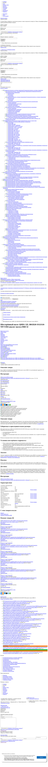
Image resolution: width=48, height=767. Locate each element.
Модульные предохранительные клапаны (17, 251)
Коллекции (5, 10)
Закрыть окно (3, 47)
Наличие (2, 354)
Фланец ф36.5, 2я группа (13, 131)
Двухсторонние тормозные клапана (15, 198)
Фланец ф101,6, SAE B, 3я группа (15, 126)
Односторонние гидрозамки (14, 191)
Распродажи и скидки (7, 677)
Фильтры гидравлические (8, 671)
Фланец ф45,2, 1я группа (13, 133)
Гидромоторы (6, 659)
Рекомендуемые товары (8, 678)
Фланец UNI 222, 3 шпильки (14, 125)
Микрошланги (11, 241)
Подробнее (2, 523)
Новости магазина (6, 297)
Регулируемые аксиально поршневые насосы (17, 164)
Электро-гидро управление (14, 106)
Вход (4, 14)
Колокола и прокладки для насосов (15, 231)
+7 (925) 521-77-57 (4, 49)
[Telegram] (8, 405)
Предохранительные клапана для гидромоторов (18, 195)
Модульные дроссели (12, 254)
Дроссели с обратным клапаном (15, 202)
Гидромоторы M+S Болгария (14, 174)
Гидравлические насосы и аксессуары (11, 658)
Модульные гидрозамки (13, 255)
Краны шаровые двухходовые (14, 217)
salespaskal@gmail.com (5, 79)
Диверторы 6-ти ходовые (13, 213)
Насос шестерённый (4, 382)
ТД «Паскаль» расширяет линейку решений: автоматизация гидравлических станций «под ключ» (21, 282)
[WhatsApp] (10, 405)
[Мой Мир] (5, 405)
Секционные (11, 95)
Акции (4, 9)
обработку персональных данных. (15, 31)
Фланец (2, 396)
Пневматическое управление (14, 110)
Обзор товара (3, 345)
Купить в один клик (14, 729)
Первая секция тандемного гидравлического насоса (19, 156)
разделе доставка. (10, 473)
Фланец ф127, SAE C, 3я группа (15, 127)
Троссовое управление (13, 104)
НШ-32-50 (2, 394)
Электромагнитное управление (14, 103)
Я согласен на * (12, 728)
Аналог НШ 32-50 (4, 514)
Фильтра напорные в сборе (14, 274)
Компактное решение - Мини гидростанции (14, 280)
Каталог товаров (4, 88)
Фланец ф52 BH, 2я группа (14, 137)
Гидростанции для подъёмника (14, 224)
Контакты (5, 7)
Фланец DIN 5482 (12, 124)
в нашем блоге (40, 423)
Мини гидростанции (12, 222)
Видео (1, 356)
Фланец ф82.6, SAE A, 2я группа (15, 140)
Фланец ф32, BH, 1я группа (14, 130)
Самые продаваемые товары (6, 599)
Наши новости (3, 278)
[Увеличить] (20, 358)
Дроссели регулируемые (13, 201)
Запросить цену (11, 741)
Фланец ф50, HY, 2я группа (14, 135)
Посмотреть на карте (5, 703)
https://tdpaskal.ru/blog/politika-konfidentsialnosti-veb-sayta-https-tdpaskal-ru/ (16, 758)
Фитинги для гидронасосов (14, 457)
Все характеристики (4, 380)
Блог (4, 3)
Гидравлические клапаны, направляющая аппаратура (14, 663)
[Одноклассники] (3, 405)
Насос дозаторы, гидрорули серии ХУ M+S (17, 261)
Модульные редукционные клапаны (15, 252)
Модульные (10, 94)
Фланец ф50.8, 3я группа (13, 136)
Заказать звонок (3, 18)
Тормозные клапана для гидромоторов (16, 199)
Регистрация (5, 16)
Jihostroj (16, 503)
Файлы (2, 355)
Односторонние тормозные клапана (15, 197)
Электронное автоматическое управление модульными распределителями (24, 249)
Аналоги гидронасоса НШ (6, 515)
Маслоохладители (7, 661)
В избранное (3, 527)
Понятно (41, 757)
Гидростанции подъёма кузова (14, 223)
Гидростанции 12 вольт (13, 225)
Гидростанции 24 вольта (13, 227)
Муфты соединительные (13, 232)
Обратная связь (3, 705)
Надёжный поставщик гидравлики (7, 302)
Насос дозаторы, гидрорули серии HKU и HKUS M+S (19, 260)
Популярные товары (7, 676)
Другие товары (33, 489)
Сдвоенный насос (12, 157)
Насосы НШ (10, 122)
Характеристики (4, 350)
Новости (5, 11)
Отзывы (2, 352)
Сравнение (10, 526)
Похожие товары (4, 353)
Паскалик (2, 309)
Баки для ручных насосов (13, 170)
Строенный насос (12, 158)
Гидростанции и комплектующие (10, 664)
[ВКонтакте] (1, 405)
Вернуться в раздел (4, 344)
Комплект (2, 347)
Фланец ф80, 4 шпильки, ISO (14, 139)
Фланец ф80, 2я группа (13, 138)
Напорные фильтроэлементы (14, 276)
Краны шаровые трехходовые (14, 218)
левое (1, 389)
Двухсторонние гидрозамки (14, 192)
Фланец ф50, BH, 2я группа (14, 134)
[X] (6, 405)
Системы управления (7, 670)
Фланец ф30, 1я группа (13, 129)
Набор (1, 346)
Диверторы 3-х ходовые (13, 210)
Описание (2, 349)
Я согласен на (12, 31)
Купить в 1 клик (11, 401)
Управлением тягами (12, 112)
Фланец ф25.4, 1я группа (13, 128)
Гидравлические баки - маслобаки (10, 662)
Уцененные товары (7, 679)
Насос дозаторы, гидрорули (9, 668)
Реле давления (11, 242)
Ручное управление (12, 102)
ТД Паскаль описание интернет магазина (9, 305)
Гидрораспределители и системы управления (12, 657)
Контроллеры (11, 265)
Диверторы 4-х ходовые (13, 211)
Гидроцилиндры (6, 665)
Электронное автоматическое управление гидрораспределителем (22, 117)
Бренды (4, 6)
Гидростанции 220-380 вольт (14, 226)
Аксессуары (3, 351)
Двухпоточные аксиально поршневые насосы (17, 161)
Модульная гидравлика (8, 667)
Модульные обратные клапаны (14, 253)
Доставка (5, 8)
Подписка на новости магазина (7, 293)
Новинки (5, 675)
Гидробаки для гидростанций (14, 234)
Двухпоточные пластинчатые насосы (16, 162)
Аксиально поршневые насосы (10, 456)
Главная (4, 1)
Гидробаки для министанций (14, 233)
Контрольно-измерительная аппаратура (11, 666)
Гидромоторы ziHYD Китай (14, 175)
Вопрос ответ (6, 4)
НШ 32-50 (2, 391)
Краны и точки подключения (14, 243)
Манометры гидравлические (14, 240)
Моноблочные (11, 93)
